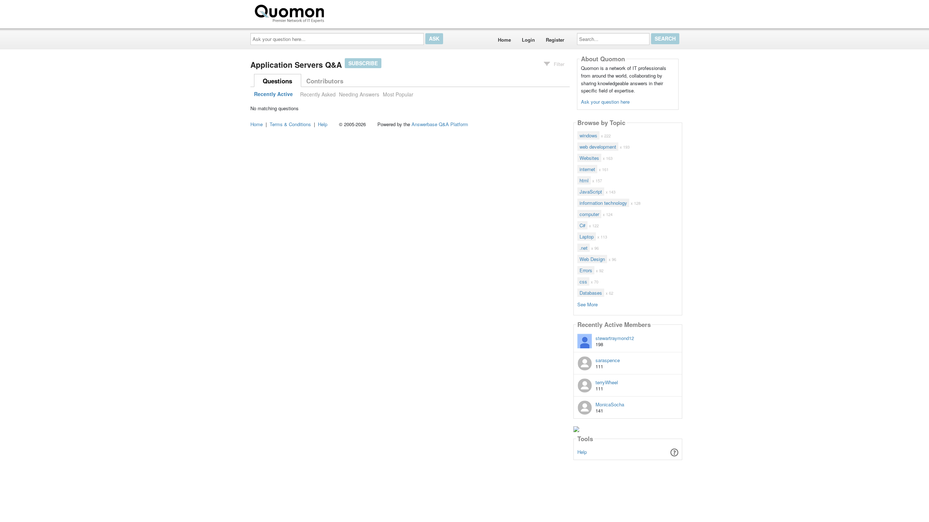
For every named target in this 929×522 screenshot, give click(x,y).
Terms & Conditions (290, 124)
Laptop (587, 236)
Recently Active (273, 94)
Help (582, 451)
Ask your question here (605, 101)
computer (589, 214)
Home (504, 39)
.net (584, 247)
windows (588, 135)
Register (555, 39)
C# (582, 225)
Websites (589, 157)
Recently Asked (318, 94)
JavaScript (591, 191)
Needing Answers (359, 94)
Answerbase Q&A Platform (440, 124)
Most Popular (398, 94)
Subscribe (363, 63)
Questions (277, 80)
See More (587, 304)
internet (587, 169)
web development (598, 146)
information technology (603, 202)
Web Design (592, 259)
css (583, 281)
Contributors (324, 80)
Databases (591, 292)
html (584, 180)
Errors (586, 270)
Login (528, 39)
